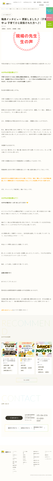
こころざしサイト (48, 458)
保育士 (24, 454)
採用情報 (41, 5)
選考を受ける (15, 418)
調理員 (24, 456)
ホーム (2, 8)
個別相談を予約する (38, 428)
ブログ (47, 5)
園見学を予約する (12, 428)
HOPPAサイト (47, 456)
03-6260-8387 (40, 419)
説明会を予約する (25, 428)
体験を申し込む (36, 460)
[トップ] (7, 3)
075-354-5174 (42, 415)
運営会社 (46, 454)
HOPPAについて (17, 2)
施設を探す (46, 2)
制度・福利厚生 (37, 2)
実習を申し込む (36, 462)
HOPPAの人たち (27, 2)
